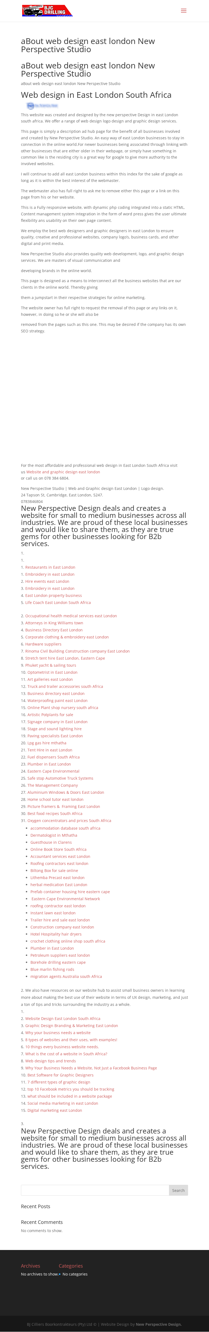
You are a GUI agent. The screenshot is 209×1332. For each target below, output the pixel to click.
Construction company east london (62, 927)
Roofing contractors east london (59, 863)
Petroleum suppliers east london (60, 955)
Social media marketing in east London (62, 1103)
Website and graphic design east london (62, 471)
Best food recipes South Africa (54, 813)
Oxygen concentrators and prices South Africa (69, 820)
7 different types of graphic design (59, 1082)
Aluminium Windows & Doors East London (65, 792)
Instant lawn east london (53, 912)
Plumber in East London (52, 948)
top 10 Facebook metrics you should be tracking (71, 1089)
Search (178, 1190)
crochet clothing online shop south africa (67, 941)
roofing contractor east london (58, 905)
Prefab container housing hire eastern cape (70, 891)
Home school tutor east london (55, 799)
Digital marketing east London (54, 1110)
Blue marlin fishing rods (52, 969)
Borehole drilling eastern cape (58, 962)
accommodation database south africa (65, 828)
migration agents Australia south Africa (66, 976)
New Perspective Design (158, 1324)
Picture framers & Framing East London (64, 806)
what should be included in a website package (69, 1096)
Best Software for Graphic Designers (61, 1075)
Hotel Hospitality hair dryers (56, 934)
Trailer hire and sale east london (60, 919)
